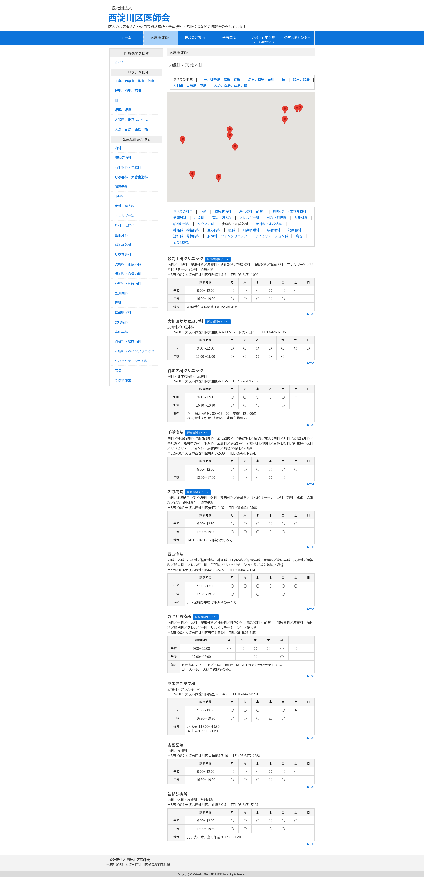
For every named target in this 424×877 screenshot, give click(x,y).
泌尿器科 (294, 229)
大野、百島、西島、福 (230, 85)
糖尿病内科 (223, 211)
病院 (299, 235)
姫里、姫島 (301, 79)
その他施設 (181, 242)
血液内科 (214, 229)
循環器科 (179, 217)
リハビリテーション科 (271, 235)
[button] (235, 147)
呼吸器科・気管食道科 (289, 211)
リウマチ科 (205, 223)
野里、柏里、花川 (261, 79)
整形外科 (301, 217)
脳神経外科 (181, 223)
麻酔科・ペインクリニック (227, 235)
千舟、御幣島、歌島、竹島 (220, 79)
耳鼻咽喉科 (251, 229)
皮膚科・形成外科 (128, 263)
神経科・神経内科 (186, 229)
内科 (203, 211)
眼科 (231, 229)
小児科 (199, 217)
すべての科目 (183, 211)
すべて (119, 61)
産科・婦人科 (222, 217)
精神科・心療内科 (269, 223)
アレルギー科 (249, 217)
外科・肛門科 (277, 217)
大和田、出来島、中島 (189, 85)
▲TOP (310, 314)
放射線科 (273, 229)
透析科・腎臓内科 (186, 235)
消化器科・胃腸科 (252, 211)
